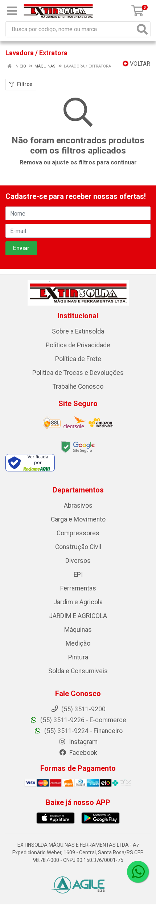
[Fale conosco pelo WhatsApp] (138, 872)
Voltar (139, 63)
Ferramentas (78, 588)
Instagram (82, 741)
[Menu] (12, 10)
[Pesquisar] (142, 29)
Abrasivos (78, 505)
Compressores (78, 533)
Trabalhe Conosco (78, 386)
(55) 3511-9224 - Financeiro (83, 731)
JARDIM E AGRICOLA (78, 615)
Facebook (82, 752)
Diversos (78, 560)
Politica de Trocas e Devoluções (78, 372)
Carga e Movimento (78, 519)
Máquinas (78, 629)
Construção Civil (78, 547)
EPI (78, 574)
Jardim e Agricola (78, 602)
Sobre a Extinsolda (78, 331)
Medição (78, 643)
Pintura (78, 657)
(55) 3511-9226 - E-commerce (82, 720)
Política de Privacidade (78, 345)
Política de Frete (78, 359)
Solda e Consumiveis (78, 671)
